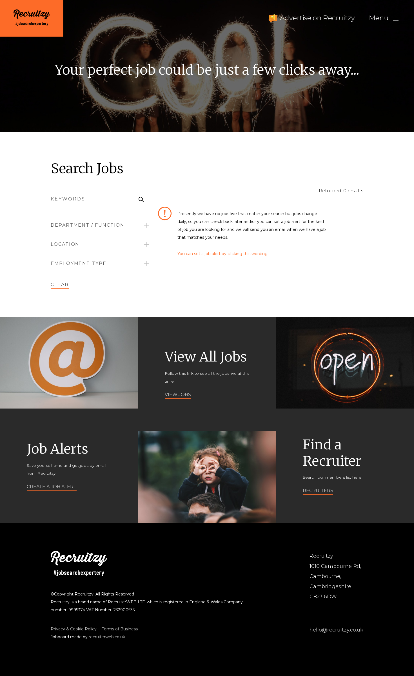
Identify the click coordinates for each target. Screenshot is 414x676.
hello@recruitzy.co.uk (336, 630)
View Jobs (178, 394)
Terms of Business (120, 629)
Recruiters (318, 490)
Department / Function (87, 225)
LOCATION (65, 244)
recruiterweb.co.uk (107, 636)
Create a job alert (52, 486)
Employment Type (78, 263)
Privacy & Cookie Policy (74, 629)
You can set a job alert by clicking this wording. (222, 253)
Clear (60, 284)
